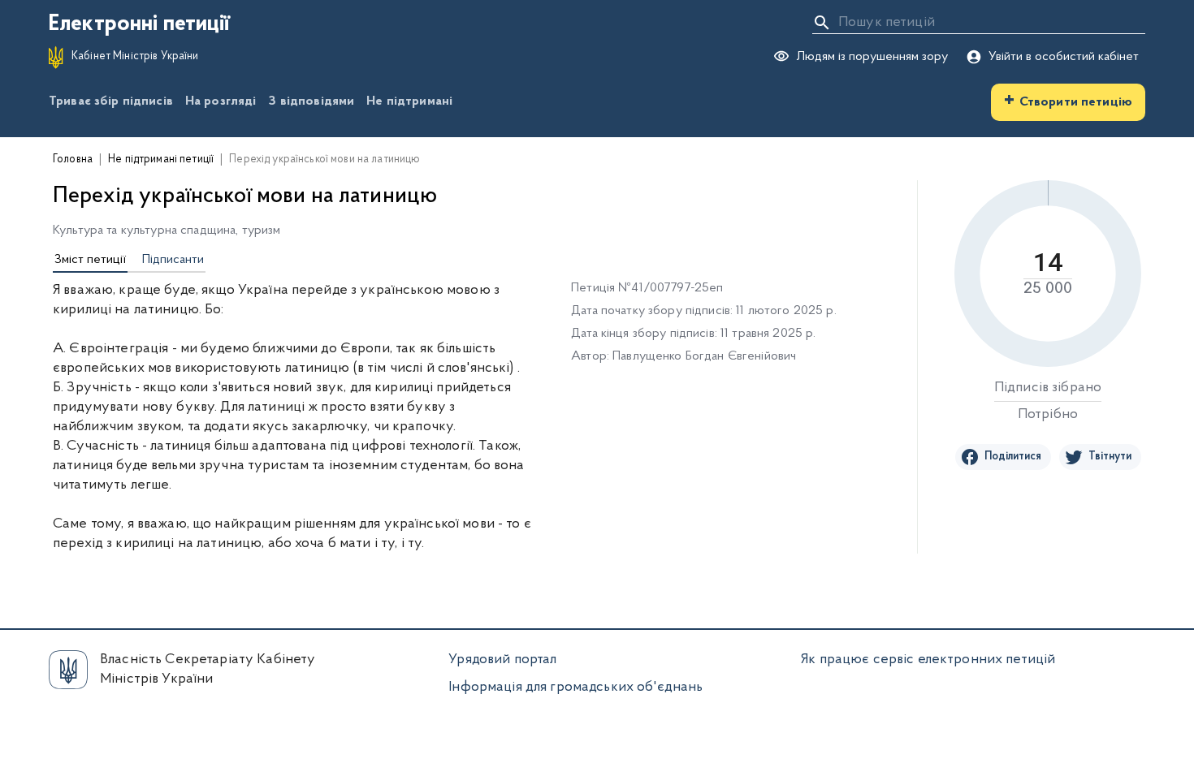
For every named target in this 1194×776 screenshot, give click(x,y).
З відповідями (311, 101)
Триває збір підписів (111, 101)
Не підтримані (409, 101)
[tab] (90, 260)
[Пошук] (822, 22)
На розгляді (221, 101)
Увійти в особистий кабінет (1064, 56)
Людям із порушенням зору (872, 56)
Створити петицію (1068, 101)
